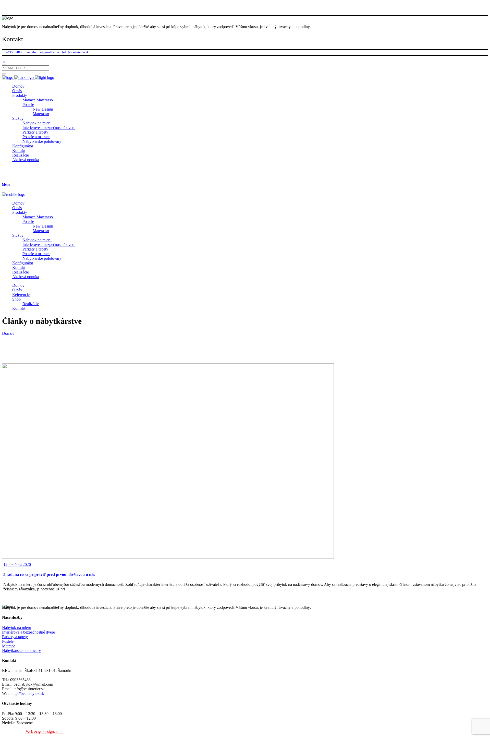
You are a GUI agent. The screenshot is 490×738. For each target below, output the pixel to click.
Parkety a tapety (15, 637)
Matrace (8, 646)
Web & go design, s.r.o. (44, 731)
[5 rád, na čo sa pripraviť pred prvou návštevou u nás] (168, 557)
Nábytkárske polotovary (21, 650)
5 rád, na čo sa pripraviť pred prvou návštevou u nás (49, 574)
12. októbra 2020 (17, 564)
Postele (8, 641)
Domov (8, 333)
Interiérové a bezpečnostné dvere (28, 632)
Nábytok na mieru (16, 627)
